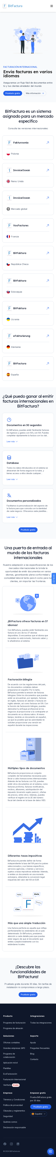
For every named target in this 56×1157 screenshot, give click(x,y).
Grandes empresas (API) (14, 1048)
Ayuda (33, 1042)
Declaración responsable (14, 1127)
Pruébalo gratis (28, 994)
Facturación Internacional (14, 1079)
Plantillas (7, 1068)
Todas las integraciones (41, 1023)
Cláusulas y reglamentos (14, 1111)
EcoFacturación (10, 1074)
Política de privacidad (13, 1105)
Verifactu (10, 1085)
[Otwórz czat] (50, 1151)
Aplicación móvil (10, 1063)
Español (38, 1114)
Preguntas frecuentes (40, 1048)
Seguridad (8, 1116)
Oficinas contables (11, 1042)
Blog (32, 1054)
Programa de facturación (14, 1023)
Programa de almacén (13, 1028)
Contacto (34, 1059)
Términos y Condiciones (14, 1099)
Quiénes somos (10, 1122)
